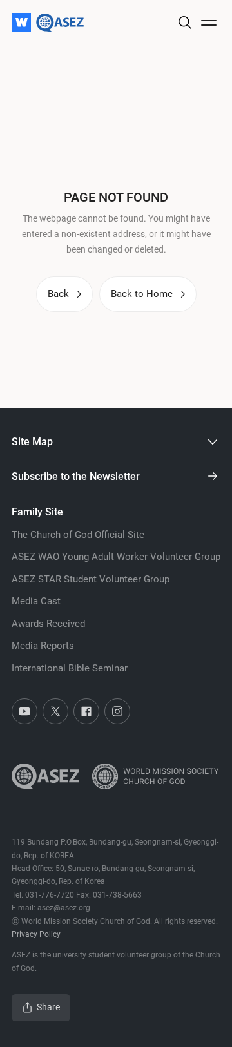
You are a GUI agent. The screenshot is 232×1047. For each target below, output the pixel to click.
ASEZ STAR (90, 579)
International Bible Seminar (70, 668)
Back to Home (142, 294)
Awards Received (48, 623)
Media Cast (36, 601)
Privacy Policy (36, 934)
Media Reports (43, 645)
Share (48, 1007)
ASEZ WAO (116, 556)
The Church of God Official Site (78, 535)
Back (58, 294)
